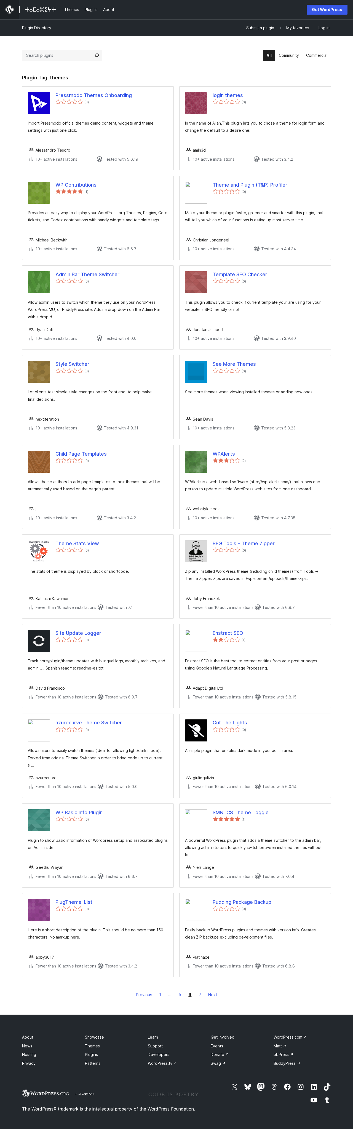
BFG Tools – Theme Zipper (244, 543)
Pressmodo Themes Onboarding (93, 95)
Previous (144, 994)
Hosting (29, 1054)
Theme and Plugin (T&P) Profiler (250, 185)
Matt (280, 1046)
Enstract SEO (228, 633)
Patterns (92, 1063)
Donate (220, 1054)
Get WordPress (327, 9)
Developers (158, 1054)
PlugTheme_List (73, 902)
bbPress (283, 1054)
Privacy (29, 1063)
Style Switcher (72, 364)
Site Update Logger (78, 633)
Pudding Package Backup (242, 902)
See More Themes (234, 364)
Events (217, 1046)
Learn (153, 1037)
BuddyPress (287, 1063)
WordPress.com (290, 1037)
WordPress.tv (162, 1063)
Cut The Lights (230, 722)
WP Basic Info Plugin (79, 812)
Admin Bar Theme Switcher (87, 274)
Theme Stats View (77, 543)
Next (212, 994)
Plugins (91, 1054)
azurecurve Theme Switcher (88, 722)
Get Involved (222, 1037)
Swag (218, 1063)
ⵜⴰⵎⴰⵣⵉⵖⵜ (85, 1094)
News (27, 1046)
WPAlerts (224, 454)
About (27, 1037)
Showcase (94, 1037)
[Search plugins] (96, 55)
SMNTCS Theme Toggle (241, 812)
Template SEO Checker (240, 274)
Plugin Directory (36, 27)
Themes (92, 1046)
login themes (228, 95)
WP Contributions (76, 185)
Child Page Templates (81, 454)
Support (155, 1046)
